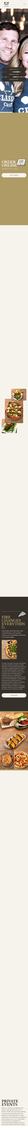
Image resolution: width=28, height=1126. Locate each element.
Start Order (14, 175)
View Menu (13, 695)
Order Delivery (14, 74)
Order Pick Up (14, 69)
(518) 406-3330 (14, 79)
